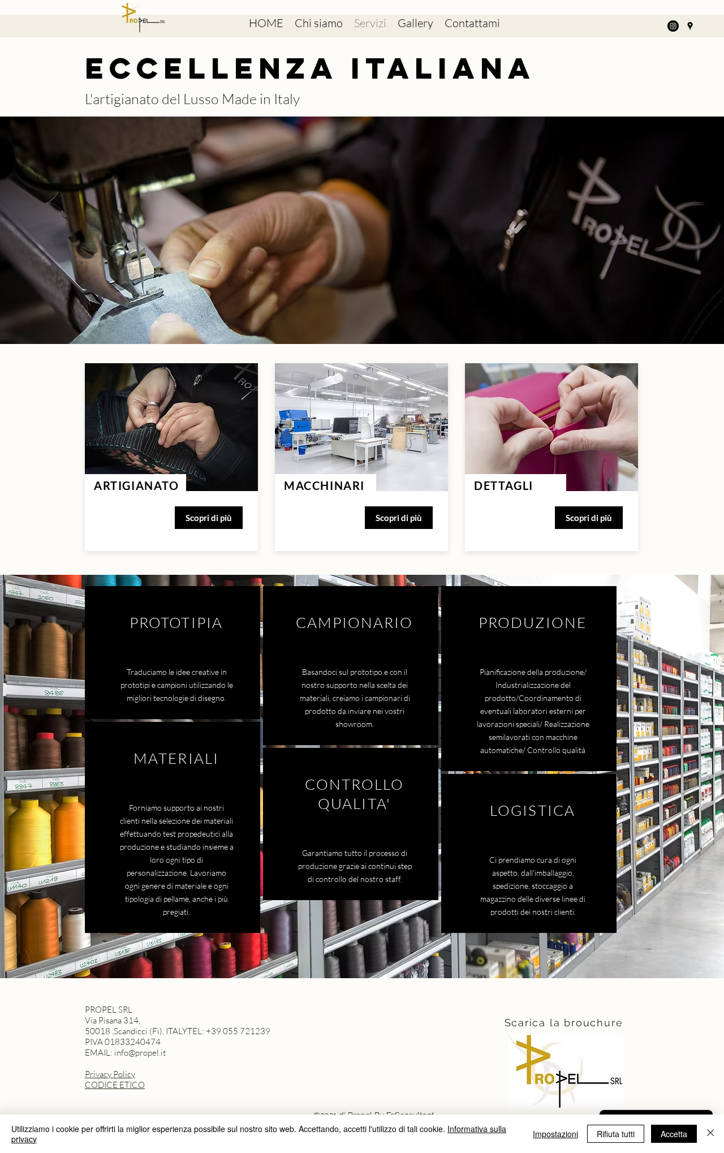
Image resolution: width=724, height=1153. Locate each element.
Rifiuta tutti (616, 1133)
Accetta (674, 1133)
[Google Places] (690, 26)
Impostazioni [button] (555, 1133)
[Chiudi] (710, 1134)
